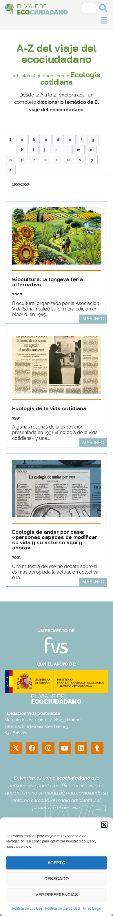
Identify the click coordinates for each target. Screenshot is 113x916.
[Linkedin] (81, 748)
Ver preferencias (56, 894)
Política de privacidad (62, 908)
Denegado (56, 878)
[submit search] (103, 8)
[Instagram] (48, 748)
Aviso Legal (92, 908)
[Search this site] (89, 8)
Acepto (56, 862)
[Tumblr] (97, 748)
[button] (104, 825)
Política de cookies (27, 908)
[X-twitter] (15, 748)
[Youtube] (65, 748)
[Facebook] (32, 748)
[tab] (10, 139)
